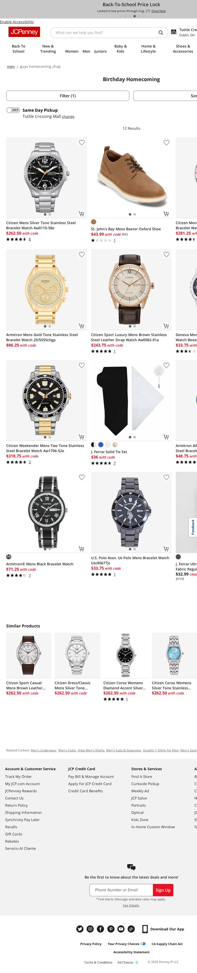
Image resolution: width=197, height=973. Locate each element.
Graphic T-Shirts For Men (161, 750)
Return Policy (16, 805)
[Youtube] (121, 928)
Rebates (12, 841)
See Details (131, 905)
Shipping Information (23, 812)
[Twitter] (80, 928)
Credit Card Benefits (85, 790)
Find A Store (141, 776)
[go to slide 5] (139, 16)
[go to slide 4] (134, 16)
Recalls (11, 826)
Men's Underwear (43, 750)
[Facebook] (101, 928)
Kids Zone (139, 819)
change (68, 116)
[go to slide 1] (121, 16)
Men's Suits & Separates (123, 750)
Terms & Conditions (98, 962)
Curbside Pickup (145, 783)
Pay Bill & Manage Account (91, 776)
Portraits (138, 805)
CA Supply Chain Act (167, 944)
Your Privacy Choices (123, 944)
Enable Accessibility (17, 21)
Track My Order (18, 776)
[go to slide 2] (125, 16)
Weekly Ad (140, 790)
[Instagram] (91, 928)
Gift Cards (13, 834)
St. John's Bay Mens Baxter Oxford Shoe (126, 228)
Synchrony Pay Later (22, 819)
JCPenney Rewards (21, 790)
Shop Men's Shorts (91, 750)
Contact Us (14, 798)
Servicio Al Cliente (20, 848)
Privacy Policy (91, 944)
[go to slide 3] (130, 16)
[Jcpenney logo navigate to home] (24, 32)
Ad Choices (125, 962)
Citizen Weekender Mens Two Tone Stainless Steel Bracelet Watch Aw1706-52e (45, 448)
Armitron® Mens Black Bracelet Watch (39, 563)
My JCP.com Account (22, 783)
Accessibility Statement (131, 952)
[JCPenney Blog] (132, 928)
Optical (137, 812)
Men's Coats (67, 750)
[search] (163, 32)
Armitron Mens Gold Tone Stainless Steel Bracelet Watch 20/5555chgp (42, 337)
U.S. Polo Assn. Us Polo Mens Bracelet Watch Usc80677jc (130, 560)
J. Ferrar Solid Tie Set (109, 451)
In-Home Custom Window (153, 826)
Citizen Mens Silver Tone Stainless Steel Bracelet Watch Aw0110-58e (41, 225)
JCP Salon (139, 798)
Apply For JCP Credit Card (90, 783)
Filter (68, 96)
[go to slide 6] (144, 16)
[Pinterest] (111, 928)
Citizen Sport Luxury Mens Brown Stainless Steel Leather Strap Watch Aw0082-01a (129, 337)
